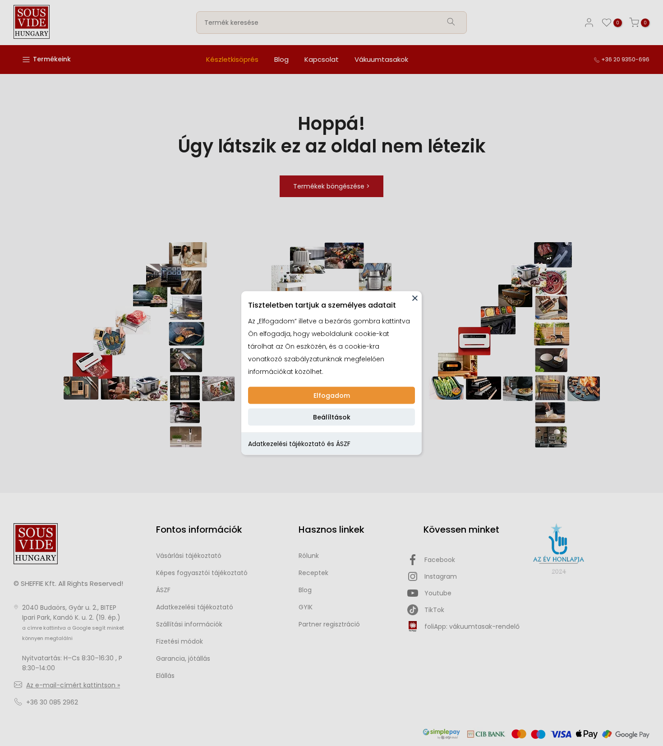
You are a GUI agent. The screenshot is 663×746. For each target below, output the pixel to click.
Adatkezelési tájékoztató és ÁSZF (299, 443)
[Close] (415, 298)
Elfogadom (331, 395)
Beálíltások (331, 417)
